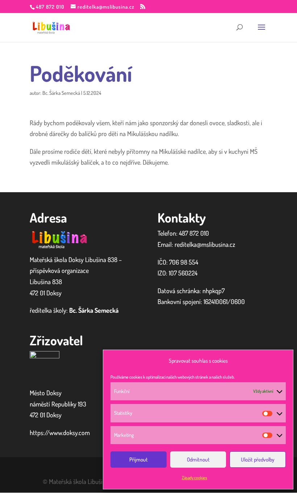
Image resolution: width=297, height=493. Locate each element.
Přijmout (138, 459)
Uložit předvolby (258, 459)
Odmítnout (198, 459)
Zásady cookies (194, 477)
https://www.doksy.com (60, 433)
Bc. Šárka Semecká (61, 93)
